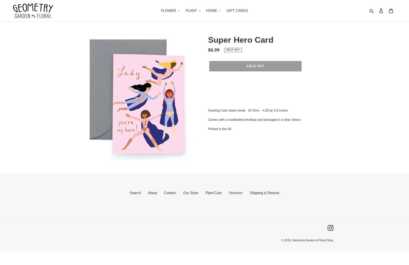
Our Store (190, 193)
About (152, 193)
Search (135, 193)
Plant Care (213, 193)
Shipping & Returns (265, 193)
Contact (170, 193)
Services (236, 193)
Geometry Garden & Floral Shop (312, 240)
